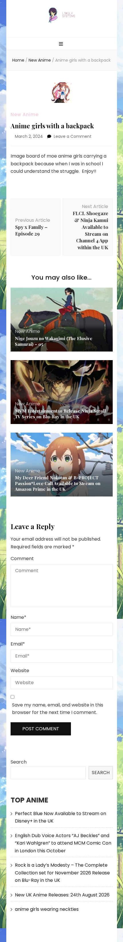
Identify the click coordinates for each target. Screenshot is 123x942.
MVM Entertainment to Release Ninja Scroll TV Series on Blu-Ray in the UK (60, 413)
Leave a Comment (73, 136)
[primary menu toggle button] (61, 44)
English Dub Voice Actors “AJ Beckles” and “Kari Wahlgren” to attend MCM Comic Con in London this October (63, 843)
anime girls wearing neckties (47, 909)
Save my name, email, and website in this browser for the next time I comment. (57, 709)
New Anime (25, 114)
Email (18, 644)
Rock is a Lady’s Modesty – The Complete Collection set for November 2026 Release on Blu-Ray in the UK (62, 873)
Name (18, 617)
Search (19, 762)
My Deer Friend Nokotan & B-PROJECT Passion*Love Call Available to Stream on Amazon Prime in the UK (57, 483)
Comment (22, 558)
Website (20, 670)
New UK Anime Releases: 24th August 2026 (62, 895)
